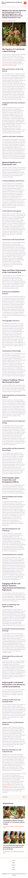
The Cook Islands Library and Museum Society (12, 3)
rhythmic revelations (6, 784)
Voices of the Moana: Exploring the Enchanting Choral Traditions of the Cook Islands (13, 847)
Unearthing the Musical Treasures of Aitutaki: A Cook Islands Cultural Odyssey (13, 822)
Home (13, 860)
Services (13, 865)
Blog (14, 867)
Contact (13, 869)
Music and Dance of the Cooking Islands (11, 826)
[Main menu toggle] (25, 3)
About (13, 862)
